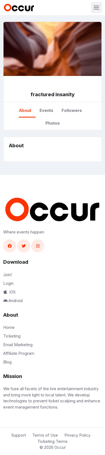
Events (46, 110)
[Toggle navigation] (96, 7)
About (25, 110)
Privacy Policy (77, 435)
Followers (72, 110)
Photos (53, 123)
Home (9, 327)
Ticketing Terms (52, 441)
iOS (12, 292)
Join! (7, 274)
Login (8, 283)
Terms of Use (45, 435)
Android (15, 300)
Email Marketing (18, 344)
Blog (7, 361)
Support (18, 435)
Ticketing (11, 336)
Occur (60, 447)
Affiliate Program (18, 353)
